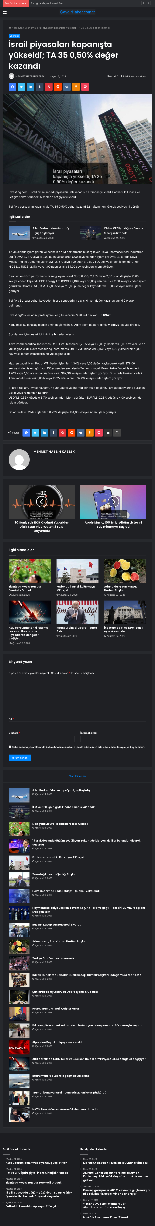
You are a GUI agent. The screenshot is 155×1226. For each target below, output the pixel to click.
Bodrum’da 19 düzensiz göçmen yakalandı (61, 1076)
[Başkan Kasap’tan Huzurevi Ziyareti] (19, 930)
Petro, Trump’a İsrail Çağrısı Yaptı (55, 1008)
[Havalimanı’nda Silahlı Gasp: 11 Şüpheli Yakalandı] (19, 896)
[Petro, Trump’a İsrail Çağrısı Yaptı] (19, 1014)
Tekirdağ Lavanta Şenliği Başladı (54, 874)
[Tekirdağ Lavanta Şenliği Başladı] (19, 879)
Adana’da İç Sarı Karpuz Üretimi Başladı (120, 588)
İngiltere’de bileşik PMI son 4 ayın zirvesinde (123, 629)
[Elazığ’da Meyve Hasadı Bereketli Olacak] (30, 571)
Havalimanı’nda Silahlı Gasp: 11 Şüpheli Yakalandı (66, 891)
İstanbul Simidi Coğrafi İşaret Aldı (77, 629)
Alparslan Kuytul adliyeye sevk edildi (57, 1042)
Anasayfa (16, 27)
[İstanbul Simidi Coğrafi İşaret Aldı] (78, 612)
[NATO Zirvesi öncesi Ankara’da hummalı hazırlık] (19, 1114)
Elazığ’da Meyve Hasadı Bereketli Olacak (54, 3)
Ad (11, 718)
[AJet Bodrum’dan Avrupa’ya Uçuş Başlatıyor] (19, 233)
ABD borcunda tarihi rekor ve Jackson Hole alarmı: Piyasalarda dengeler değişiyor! (29, 633)
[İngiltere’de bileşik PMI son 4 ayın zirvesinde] (125, 612)
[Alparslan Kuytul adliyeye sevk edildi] (19, 1047)
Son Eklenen (77, 776)
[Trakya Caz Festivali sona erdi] (19, 963)
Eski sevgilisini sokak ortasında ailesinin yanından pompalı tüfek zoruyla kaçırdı (87, 1025)
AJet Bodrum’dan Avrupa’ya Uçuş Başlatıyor (63, 790)
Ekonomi (30, 27)
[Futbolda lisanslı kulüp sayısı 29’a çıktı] (78, 571)
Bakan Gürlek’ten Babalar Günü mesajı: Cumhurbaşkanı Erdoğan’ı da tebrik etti (87, 975)
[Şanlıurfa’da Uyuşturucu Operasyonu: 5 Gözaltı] (19, 997)
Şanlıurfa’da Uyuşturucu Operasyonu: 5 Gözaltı (65, 992)
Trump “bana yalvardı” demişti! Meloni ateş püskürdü (69, 1092)
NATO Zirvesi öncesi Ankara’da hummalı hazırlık (65, 1109)
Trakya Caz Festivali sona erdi (53, 958)
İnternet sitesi (88, 732)
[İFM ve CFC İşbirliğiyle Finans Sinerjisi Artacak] (90, 233)
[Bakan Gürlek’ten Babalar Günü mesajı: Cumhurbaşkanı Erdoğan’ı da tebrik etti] (19, 980)
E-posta (14, 732)
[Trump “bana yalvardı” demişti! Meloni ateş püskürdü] (19, 1098)
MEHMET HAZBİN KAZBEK (30, 76)
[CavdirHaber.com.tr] (77, 12)
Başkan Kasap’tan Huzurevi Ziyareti (56, 924)
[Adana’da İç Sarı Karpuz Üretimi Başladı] (125, 571)
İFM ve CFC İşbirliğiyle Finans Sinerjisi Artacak (63, 807)
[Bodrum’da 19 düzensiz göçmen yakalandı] (19, 1081)
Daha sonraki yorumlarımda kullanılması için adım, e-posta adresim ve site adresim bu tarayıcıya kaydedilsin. (78, 747)
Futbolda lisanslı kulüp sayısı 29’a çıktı (76, 588)
